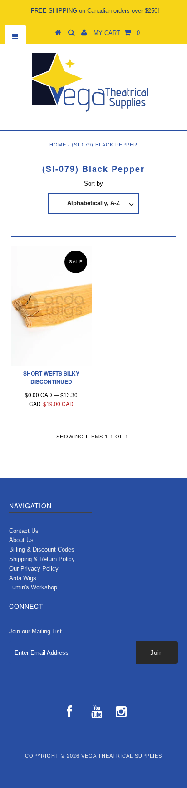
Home (57, 144)
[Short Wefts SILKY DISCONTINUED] (51, 306)
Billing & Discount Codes (41, 549)
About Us (21, 540)
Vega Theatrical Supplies (121, 755)
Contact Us (24, 530)
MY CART (117, 33)
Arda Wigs (22, 578)
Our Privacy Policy (34, 568)
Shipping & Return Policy (42, 559)
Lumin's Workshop (33, 587)
